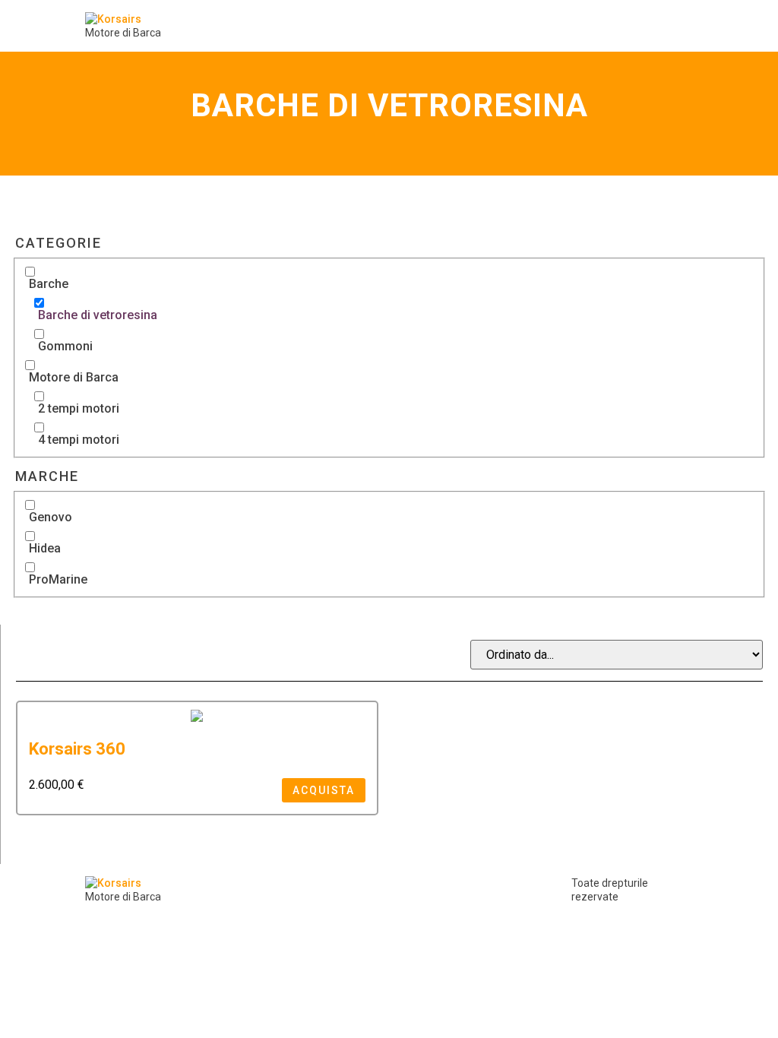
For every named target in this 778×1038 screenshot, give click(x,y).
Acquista (324, 790)
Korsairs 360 (77, 748)
